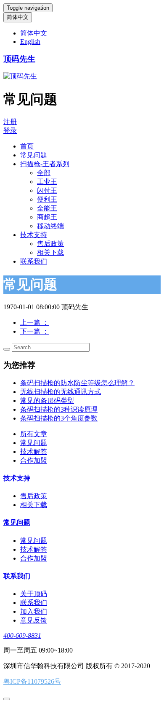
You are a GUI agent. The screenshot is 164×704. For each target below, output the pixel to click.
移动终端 (50, 225)
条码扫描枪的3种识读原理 (59, 409)
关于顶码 (33, 593)
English (30, 41)
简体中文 (18, 17)
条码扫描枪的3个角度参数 (59, 418)
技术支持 (33, 234)
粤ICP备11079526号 (32, 681)
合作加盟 (33, 460)
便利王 (47, 199)
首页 (27, 146)
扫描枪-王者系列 (44, 163)
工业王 (47, 181)
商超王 (47, 217)
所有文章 (33, 433)
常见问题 (33, 155)
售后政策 (50, 243)
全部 (43, 172)
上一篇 (34, 322)
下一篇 (34, 331)
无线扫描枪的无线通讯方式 (60, 391)
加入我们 (33, 611)
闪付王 (47, 190)
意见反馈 (33, 620)
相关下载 (50, 252)
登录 (10, 130)
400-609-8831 (22, 635)
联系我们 (33, 261)
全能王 (47, 208)
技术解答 (33, 451)
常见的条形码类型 (47, 400)
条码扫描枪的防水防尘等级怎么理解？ (77, 382)
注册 (10, 121)
